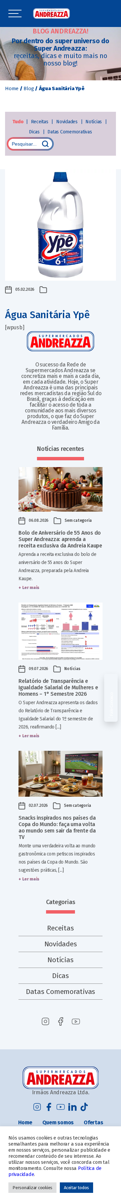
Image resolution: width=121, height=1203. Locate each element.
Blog (29, 88)
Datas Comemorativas (69, 132)
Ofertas (93, 1122)
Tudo (18, 122)
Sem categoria (78, 520)
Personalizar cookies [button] (32, 1187)
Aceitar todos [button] (76, 1187)
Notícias (94, 122)
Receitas (40, 122)
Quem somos (58, 1122)
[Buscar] (45, 144)
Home (11, 88)
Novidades (67, 122)
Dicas (35, 132)
